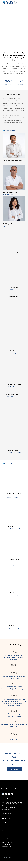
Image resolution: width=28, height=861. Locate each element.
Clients (3, 833)
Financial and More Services (7, 851)
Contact (3, 830)
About (4, 822)
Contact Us (14, 769)
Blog (2, 827)
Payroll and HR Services (6, 848)
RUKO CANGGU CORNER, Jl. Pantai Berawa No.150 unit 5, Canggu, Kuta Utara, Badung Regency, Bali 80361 (12, 804)
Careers (3, 825)
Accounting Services (6, 844)
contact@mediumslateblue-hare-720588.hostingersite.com (9, 812)
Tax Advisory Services (6, 846)
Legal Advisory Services (6, 842)
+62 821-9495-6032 (5, 809)
